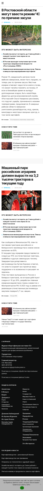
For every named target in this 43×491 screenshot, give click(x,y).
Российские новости (30, 407)
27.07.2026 (16, 139)
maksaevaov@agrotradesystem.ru (13, 367)
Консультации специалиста (7, 423)
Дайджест (6, 397)
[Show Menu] (3, 3)
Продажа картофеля (30, 440)
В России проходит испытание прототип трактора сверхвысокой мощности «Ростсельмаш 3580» (19, 64)
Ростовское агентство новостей (22, 119)
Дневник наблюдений (10, 413)
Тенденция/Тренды (30, 422)
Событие (26, 409)
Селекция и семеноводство (7, 405)
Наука (4, 400)
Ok (22, 488)
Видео (4, 395)
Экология (5, 409)
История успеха (8, 419)
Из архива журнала (9, 416)
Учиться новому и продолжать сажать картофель (21, 471)
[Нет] (40, 484)
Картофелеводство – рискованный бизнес (18, 455)
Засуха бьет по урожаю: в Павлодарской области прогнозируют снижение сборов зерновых (27, 134)
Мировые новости (29, 396)
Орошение (27, 413)
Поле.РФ (13, 296)
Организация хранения (31, 427)
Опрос (25, 402)
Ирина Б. (7, 22)
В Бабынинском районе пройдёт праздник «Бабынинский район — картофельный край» (25, 145)
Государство (27, 394)
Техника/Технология (31, 435)
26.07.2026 (16, 150)
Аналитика (6, 389)
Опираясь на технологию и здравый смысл (18, 462)
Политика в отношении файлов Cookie (15, 377)
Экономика (27, 437)
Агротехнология (28, 424)
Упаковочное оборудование (28, 430)
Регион (25, 419)
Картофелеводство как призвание (15, 458)
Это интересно (28, 443)
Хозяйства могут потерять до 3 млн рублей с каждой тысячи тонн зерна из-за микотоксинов (22, 56)
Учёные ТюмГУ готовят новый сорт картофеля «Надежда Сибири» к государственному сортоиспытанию (19, 321)
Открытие (5, 402)
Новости (26, 389)
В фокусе (5, 392)
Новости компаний (29, 399)
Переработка (28, 416)
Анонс (25, 391)
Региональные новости (31, 404)
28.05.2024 (18, 22)
